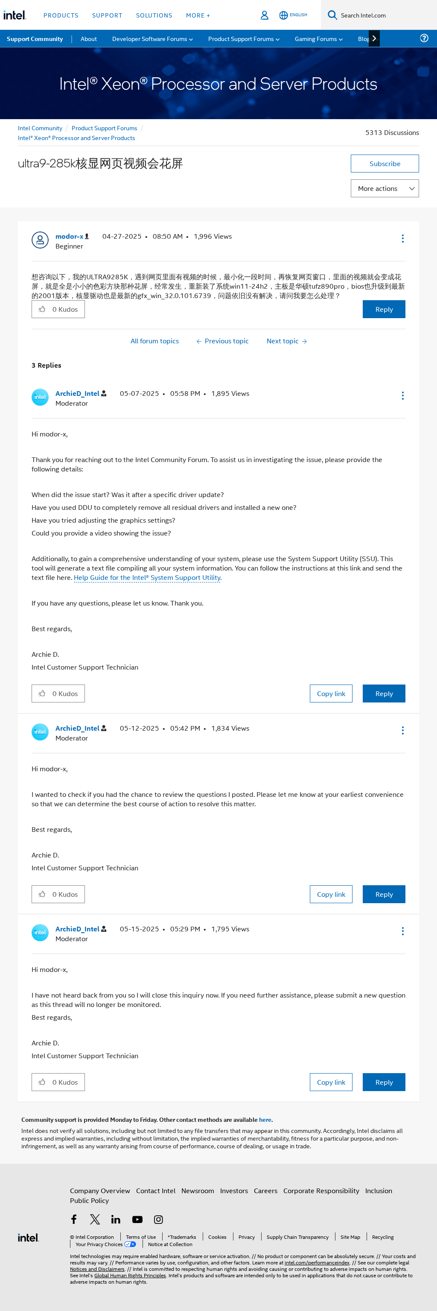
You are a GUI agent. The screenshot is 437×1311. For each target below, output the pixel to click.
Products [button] (61, 14)
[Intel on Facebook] (74, 1220)
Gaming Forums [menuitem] (316, 38)
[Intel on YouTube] (137, 1220)
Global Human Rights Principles (130, 1275)
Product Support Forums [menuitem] (241, 38)
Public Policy (89, 1200)
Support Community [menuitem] (35, 38)
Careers (265, 1190)
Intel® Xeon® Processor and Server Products (76, 137)
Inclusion (378, 1190)
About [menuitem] (89, 38)
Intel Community (40, 127)
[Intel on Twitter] (95, 1220)
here (265, 1119)
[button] (402, 238)
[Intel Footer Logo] (28, 1236)
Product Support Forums (104, 127)
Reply (384, 309)
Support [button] (107, 14)
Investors (234, 1190)
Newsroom (197, 1190)
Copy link (331, 693)
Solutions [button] (154, 14)
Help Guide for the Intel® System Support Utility (147, 577)
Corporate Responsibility (321, 1190)
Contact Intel (155, 1190)
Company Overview (100, 1190)
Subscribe (385, 163)
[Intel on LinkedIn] (116, 1220)
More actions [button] (377, 188)
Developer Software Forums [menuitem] (149, 38)
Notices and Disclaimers (97, 1268)
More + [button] (198, 14)
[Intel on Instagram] (158, 1220)
